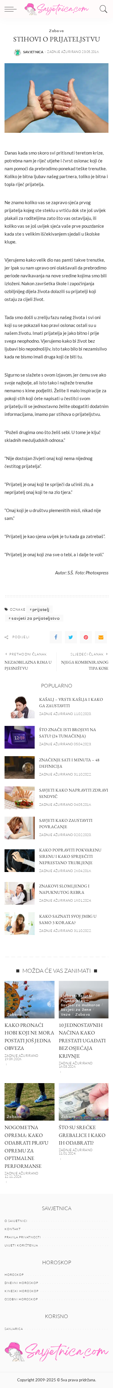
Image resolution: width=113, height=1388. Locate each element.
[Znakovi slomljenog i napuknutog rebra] (20, 893)
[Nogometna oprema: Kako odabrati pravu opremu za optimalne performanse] (30, 1102)
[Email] (101, 637)
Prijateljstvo (73, 1000)
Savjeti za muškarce (80, 1005)
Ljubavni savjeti (76, 995)
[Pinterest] (86, 637)
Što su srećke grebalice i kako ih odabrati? (82, 1135)
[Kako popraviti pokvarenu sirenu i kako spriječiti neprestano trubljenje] (20, 860)
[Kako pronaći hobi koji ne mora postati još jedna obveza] (30, 999)
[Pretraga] (102, 9)
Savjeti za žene (76, 1009)
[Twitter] (71, 637)
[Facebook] (56, 637)
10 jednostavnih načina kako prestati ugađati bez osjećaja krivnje (82, 1040)
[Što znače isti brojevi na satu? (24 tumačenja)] (20, 737)
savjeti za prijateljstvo (35, 618)
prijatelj (41, 609)
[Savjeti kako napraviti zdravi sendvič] (20, 797)
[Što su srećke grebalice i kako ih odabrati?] (84, 1102)
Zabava (56, 30)
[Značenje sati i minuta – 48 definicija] (20, 767)
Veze (66, 1014)
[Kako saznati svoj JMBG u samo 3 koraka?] (20, 923)
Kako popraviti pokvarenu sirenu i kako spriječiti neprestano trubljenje (70, 856)
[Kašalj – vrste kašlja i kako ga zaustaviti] (20, 707)
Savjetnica (33, 52)
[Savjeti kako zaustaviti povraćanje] (20, 828)
